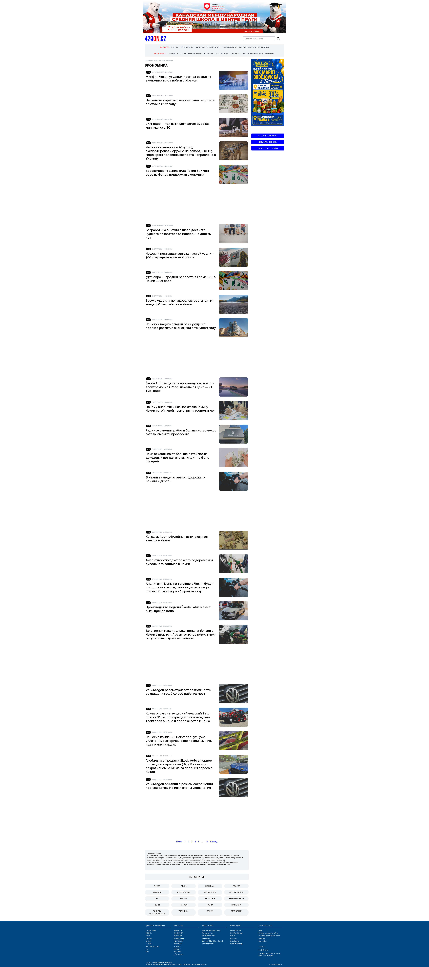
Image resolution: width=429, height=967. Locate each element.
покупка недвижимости (157, 912)
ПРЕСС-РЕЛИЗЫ (222, 53)
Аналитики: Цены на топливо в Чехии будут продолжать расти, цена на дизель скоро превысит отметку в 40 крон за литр (179, 587)
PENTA (148, 936)
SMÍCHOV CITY (178, 933)
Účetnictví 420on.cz (236, 944)
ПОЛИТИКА (173, 53)
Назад (179, 841)
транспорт (236, 905)
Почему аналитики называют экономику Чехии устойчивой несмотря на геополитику (180, 408)
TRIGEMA (149, 933)
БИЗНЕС (174, 47)
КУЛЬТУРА (200, 47)
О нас (260, 930)
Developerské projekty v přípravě (212, 941)
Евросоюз (210, 898)
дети (157, 898)
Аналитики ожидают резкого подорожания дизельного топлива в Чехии (179, 562)
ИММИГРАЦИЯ (213, 47)
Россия (236, 886)
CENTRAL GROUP (151, 930)
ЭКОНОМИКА (160, 53)
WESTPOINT (178, 952)
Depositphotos (234, 941)
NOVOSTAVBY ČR (207, 926)
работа (183, 898)
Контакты (262, 938)
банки (210, 911)
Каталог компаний (267, 136)
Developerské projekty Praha (211, 930)
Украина (157, 892)
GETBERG (149, 944)
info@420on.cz (263, 950)
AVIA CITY (177, 949)
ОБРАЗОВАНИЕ (187, 47)
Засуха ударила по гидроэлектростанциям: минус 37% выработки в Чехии (179, 302)
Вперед (213, 841)
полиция (209, 886)
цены (157, 905)
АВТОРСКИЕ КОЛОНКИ (253, 53)
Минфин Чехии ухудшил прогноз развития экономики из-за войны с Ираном (178, 78)
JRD (147, 949)
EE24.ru (232, 936)
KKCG (147, 952)
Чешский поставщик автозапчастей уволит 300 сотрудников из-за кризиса (179, 255)
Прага (183, 886)
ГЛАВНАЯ (148, 60)
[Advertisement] (197, 204)
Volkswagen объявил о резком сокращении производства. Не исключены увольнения (179, 786)
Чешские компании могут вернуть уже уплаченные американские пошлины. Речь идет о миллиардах (179, 740)
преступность (236, 892)
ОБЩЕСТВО (236, 53)
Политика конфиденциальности (269, 936)
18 (207, 841)
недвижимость (236, 898)
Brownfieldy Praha (208, 944)
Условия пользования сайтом (268, 933)
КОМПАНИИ (263, 47)
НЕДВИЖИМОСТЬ (229, 47)
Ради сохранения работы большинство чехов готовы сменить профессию (181, 432)
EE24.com (233, 938)
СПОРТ (183, 53)
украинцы (183, 911)
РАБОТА (242, 47)
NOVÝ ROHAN (178, 941)
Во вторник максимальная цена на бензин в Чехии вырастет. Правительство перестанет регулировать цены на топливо (181, 634)
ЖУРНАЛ (252, 47)
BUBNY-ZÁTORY (179, 938)
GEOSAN (148, 941)
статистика (236, 911)
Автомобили (210, 892)
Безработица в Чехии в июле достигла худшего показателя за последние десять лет (178, 233)
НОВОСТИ (164, 47)
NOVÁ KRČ (177, 946)
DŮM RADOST (178, 954)
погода (183, 905)
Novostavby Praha (207, 933)
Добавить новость (268, 142)
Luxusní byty (206, 938)
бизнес (209, 905)
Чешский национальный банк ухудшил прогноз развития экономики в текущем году (181, 326)
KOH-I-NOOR (178, 944)
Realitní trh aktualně (208, 936)
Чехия (157, 886)
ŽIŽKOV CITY (178, 936)
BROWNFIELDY (178, 926)
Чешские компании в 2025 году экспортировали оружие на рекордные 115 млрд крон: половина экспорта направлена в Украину (181, 152)
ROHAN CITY (178, 930)
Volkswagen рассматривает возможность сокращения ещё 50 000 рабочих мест (178, 692)
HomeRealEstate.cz (236, 933)
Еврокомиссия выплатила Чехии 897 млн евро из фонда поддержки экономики (177, 172)
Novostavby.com (235, 930)
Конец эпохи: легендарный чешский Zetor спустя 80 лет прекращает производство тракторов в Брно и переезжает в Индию (178, 717)
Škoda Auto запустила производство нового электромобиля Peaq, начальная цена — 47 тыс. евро (180, 387)
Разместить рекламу (268, 148)
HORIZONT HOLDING (152, 946)
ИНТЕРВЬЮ (270, 53)
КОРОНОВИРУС (195, 53)
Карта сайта (263, 941)
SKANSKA (149, 938)
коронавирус (183, 892)
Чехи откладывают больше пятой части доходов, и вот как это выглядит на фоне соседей (177, 457)
